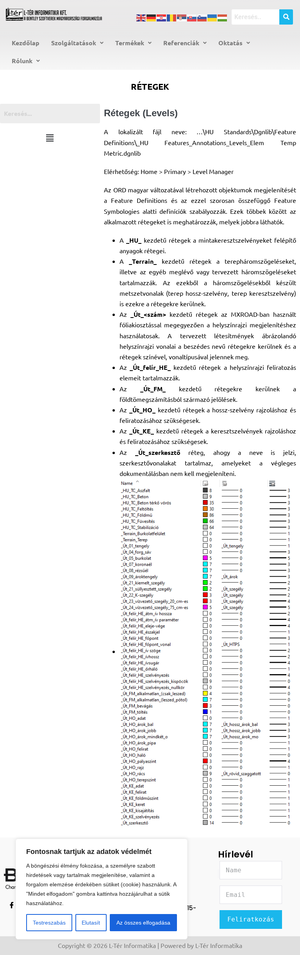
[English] (141, 17)
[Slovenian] (202, 17)
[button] (77, 43)
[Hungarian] (223, 17)
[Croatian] (162, 17)
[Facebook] (12, 906)
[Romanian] (172, 17)
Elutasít (91, 922)
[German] (151, 17)
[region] (102, 889)
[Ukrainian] (212, 17)
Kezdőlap (25, 43)
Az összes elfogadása (143, 922)
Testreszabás (49, 922)
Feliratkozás (250, 919)
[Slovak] (192, 17)
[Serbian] (182, 17)
